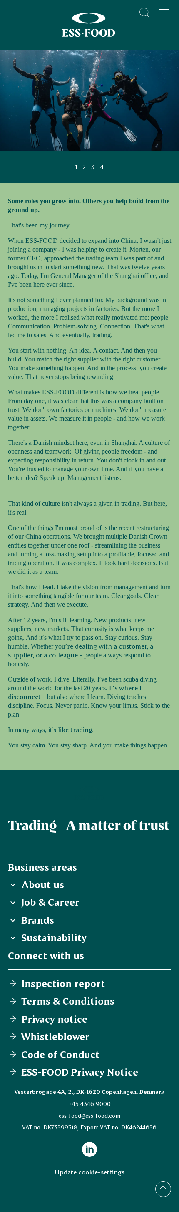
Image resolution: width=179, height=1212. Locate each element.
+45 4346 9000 (89, 1103)
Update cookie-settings (89, 1172)
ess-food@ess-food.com (89, 1115)
